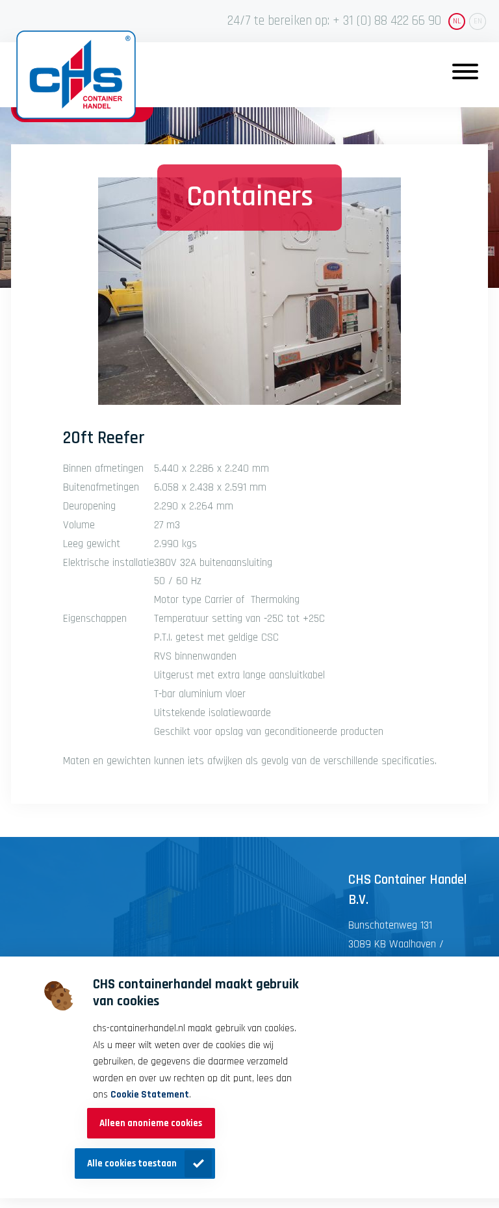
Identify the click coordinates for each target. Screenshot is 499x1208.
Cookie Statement (149, 1094)
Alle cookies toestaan (132, 1163)
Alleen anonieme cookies (150, 1123)
